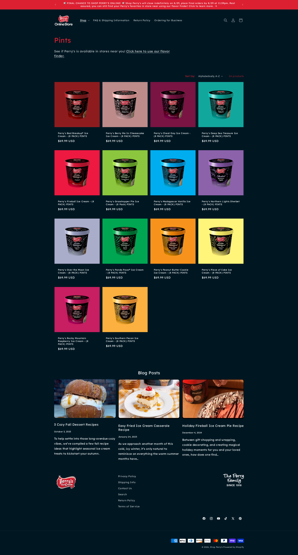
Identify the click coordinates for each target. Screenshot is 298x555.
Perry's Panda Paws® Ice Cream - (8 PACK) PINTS (124, 271)
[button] (84, 20)
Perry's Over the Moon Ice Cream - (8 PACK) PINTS (73, 271)
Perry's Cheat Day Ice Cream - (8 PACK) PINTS (172, 134)
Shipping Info (127, 482)
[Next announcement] (242, 4)
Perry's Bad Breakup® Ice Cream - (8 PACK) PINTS (73, 134)
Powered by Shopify (233, 547)
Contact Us (125, 488)
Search (122, 494)
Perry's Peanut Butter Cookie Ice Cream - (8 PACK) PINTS (171, 271)
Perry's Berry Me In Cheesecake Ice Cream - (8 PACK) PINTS (125, 134)
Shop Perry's (216, 547)
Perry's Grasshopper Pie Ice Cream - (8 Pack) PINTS (122, 203)
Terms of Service (129, 506)
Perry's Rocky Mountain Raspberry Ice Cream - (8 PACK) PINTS (73, 341)
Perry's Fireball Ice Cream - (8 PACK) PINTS (76, 203)
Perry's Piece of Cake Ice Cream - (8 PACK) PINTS (217, 271)
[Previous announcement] (55, 4)
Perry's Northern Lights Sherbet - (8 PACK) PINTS (221, 203)
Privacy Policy (127, 476)
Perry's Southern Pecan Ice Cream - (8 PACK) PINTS (122, 339)
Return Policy (126, 500)
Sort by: (190, 76)
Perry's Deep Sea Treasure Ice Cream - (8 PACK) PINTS (220, 134)
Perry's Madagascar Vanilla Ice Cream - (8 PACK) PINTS (172, 203)
